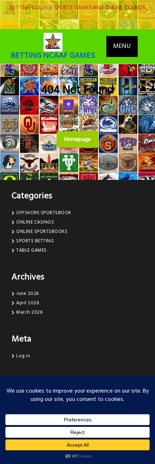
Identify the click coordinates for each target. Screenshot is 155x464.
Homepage (80, 139)
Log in (23, 356)
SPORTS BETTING (35, 241)
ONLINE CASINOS (35, 222)
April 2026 (27, 303)
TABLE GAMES (31, 250)
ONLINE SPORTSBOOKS (41, 231)
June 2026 (27, 293)
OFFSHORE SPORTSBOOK (43, 213)
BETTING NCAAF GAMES (53, 55)
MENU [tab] (122, 46)
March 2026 (29, 312)
